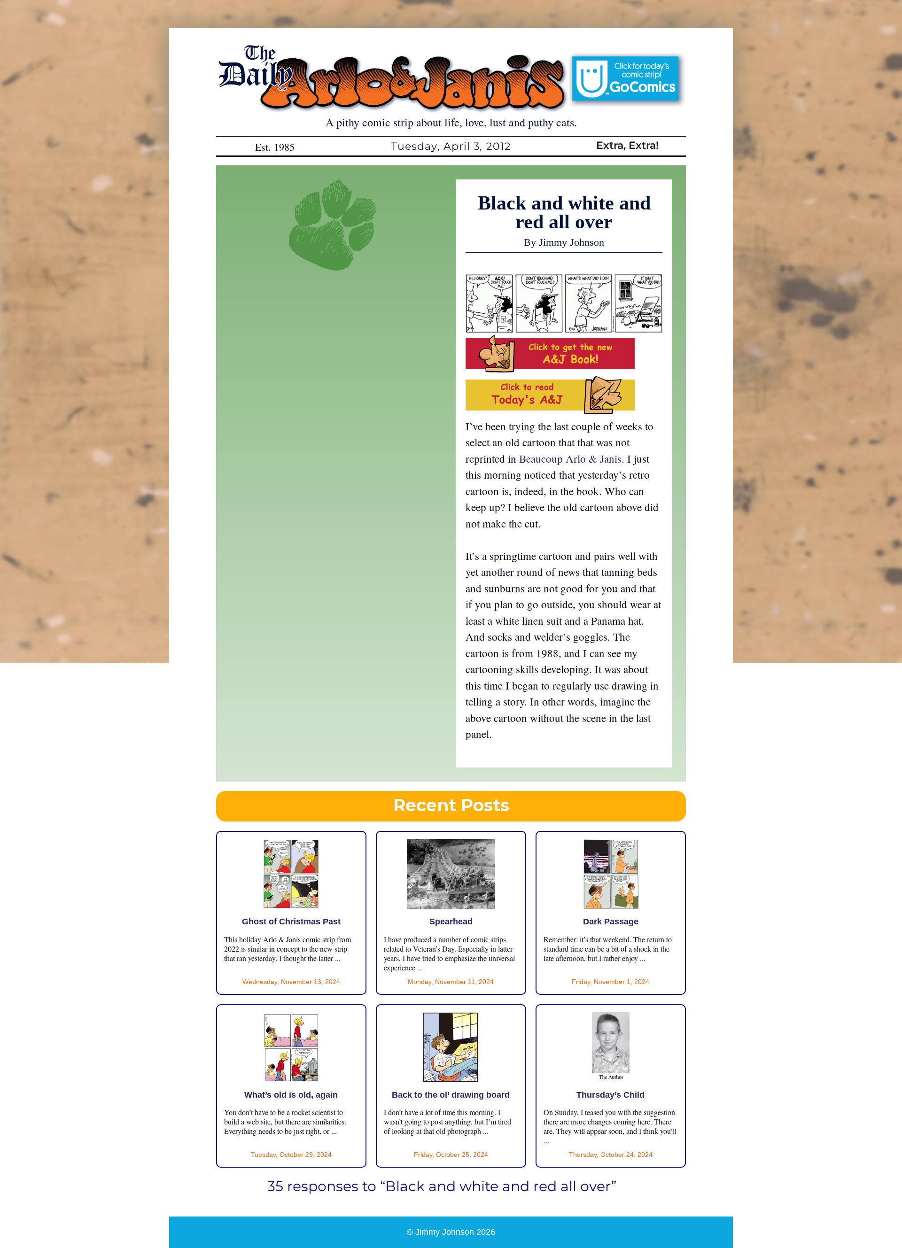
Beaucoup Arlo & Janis (570, 458)
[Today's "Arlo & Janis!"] (550, 410)
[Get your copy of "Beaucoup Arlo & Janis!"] (550, 368)
